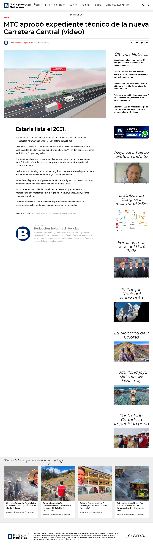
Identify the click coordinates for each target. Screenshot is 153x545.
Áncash (37, 4)
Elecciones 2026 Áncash (117, 4)
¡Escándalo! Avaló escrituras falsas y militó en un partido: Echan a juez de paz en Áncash (130, 86)
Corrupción (59, 4)
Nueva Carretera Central (62, 214)
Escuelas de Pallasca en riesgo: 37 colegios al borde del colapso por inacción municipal (129, 62)
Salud (116, 533)
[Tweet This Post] (137, 42)
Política (85, 4)
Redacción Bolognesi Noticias (24, 43)
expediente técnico (39, 214)
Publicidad (69, 533)
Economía (36, 533)
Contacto (110, 533)
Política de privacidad (81, 533)
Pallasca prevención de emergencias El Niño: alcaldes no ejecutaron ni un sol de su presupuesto (131, 98)
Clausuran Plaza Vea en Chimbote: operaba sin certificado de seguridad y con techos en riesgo (131, 74)
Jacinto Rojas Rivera (86, 512)
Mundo (43, 533)
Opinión (73, 4)
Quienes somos (59, 533)
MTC (50, 214)
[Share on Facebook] (132, 42)
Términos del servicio (97, 533)
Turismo (97, 4)
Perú (47, 4)
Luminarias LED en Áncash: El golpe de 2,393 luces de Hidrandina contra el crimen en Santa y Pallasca (131, 109)
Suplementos (76, 14)
